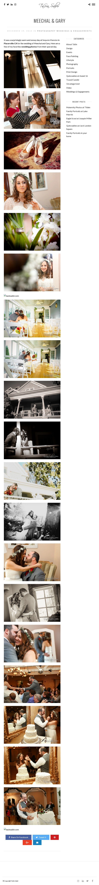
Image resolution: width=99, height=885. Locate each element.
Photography (46, 31)
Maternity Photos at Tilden (78, 107)
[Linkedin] (12, 4)
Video (69, 88)
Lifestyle (70, 60)
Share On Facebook (19, 837)
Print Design (71, 72)
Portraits (70, 68)
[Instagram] (15, 4)
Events (69, 52)
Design (69, 48)
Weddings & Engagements (74, 31)
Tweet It (42, 837)
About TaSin (71, 44)
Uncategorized (73, 84)
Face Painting (72, 56)
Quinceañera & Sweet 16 (77, 76)
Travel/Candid (72, 80)
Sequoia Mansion (50, 40)
